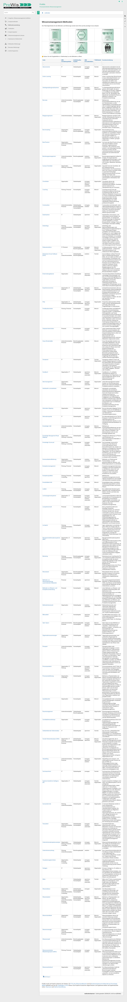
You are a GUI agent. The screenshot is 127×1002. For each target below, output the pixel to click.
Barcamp (45, 100)
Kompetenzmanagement (49, 466)
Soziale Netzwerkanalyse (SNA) (51, 738)
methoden (47, 12)
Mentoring (45, 556)
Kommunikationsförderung (49, 459)
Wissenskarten (46, 897)
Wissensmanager (47, 929)
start (43, 13)
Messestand (46, 571)
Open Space (46, 622)
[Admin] (119, 1)
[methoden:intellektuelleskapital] (108, 34)
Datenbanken (46, 214)
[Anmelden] (122, 1)
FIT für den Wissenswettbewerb (78, 983)
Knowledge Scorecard (48, 442)
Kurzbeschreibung (107, 60)
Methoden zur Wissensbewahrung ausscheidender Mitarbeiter (50, 581)
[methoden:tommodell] (81, 47)
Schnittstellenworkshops (49, 719)
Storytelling (45, 758)
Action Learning (47, 76)
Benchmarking (46, 129)
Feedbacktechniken (48, 308)
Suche (33, 12)
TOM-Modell (97, 60)
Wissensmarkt (46, 939)
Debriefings (46, 225)
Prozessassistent (47, 666)
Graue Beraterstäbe (48, 341)
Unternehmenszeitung (48, 850)
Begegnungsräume (48, 115)
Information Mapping (48, 408)
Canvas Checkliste (47, 166)
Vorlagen (45, 868)
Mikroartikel (46, 614)
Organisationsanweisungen (50, 635)
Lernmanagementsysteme (49, 495)
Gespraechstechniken (48, 328)
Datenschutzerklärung (59, 987)
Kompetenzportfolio (48, 475)
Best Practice (46, 142)
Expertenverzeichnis (48, 288)
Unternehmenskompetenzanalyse (51, 842)
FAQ (44, 302)
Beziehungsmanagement (49, 156)
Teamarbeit (45, 823)
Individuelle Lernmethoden (49, 388)
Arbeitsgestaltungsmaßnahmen (51, 87)
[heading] (19, 18)
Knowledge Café (47, 426)
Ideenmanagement (47, 381)
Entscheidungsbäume (48, 273)
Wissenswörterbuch (48, 967)
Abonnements (46, 67)
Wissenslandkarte (47, 915)
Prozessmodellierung (48, 676)
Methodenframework (48, 605)
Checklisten (46, 181)
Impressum (48, 987)
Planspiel (45, 646)
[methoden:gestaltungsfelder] (81, 34)
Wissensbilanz (46, 889)
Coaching (45, 189)
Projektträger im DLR (62, 985)
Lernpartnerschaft (47, 506)
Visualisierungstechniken (49, 860)
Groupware (45, 359)
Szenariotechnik (47, 804)
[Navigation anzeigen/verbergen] (38, 12)
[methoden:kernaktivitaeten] (55, 47)
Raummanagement (48, 711)
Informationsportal (47, 416)
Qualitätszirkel (46, 699)
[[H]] (17, 5)
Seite (44, 60)
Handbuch (45, 372)
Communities (46, 205)
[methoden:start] (55, 34)
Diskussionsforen (47, 247)
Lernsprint (45, 525)
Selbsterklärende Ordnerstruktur (51, 730)
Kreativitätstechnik (47, 482)
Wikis (44, 879)
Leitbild (44, 489)
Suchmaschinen (47, 771)
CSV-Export (47, 976)
